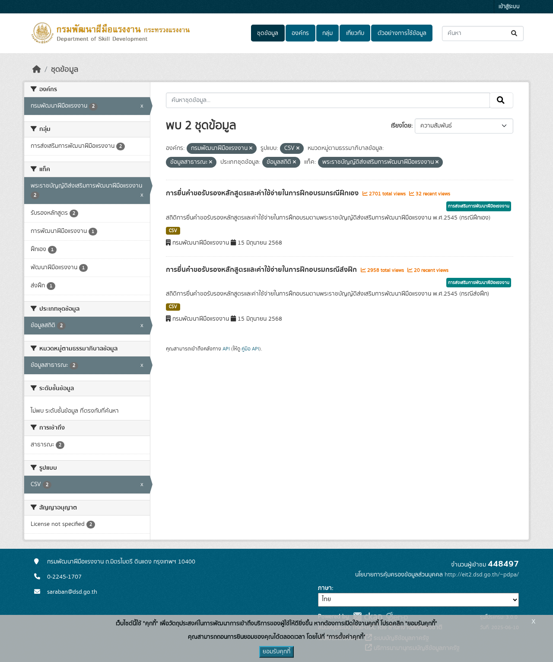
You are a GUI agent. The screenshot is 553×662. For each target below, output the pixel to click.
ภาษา (325, 588)
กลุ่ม (327, 33)
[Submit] (514, 33)
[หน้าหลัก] (36, 69)
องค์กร (300, 33)
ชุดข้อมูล (267, 33)
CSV (173, 230)
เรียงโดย (401, 125)
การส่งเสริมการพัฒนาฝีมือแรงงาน (478, 206)
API (226, 349)
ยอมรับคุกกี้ (276, 651)
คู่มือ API (250, 349)
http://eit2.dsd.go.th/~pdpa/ (482, 574)
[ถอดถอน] (250, 148)
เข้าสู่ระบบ (509, 7)
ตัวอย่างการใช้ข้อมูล (402, 33)
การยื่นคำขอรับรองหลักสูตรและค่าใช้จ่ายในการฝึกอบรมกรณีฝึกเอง (263, 193)
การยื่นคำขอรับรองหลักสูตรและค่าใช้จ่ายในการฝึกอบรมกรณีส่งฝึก (262, 269)
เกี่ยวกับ (355, 33)
